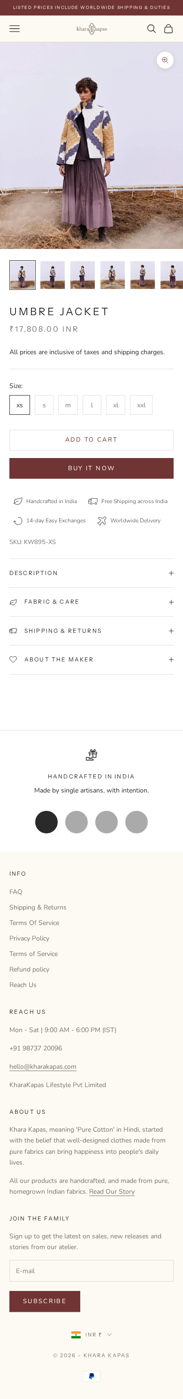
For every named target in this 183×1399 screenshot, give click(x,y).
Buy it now (91, 468)
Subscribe (45, 1301)
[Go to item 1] (22, 275)
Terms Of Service (34, 922)
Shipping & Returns (38, 907)
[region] (91, 772)
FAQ (16, 891)
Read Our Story (112, 1191)
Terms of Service (33, 953)
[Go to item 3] (82, 275)
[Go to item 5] (143, 275)
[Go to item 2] (52, 275)
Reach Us (23, 984)
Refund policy (29, 969)
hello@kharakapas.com (42, 1066)
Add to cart (91, 439)
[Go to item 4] (112, 275)
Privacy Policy (29, 938)
